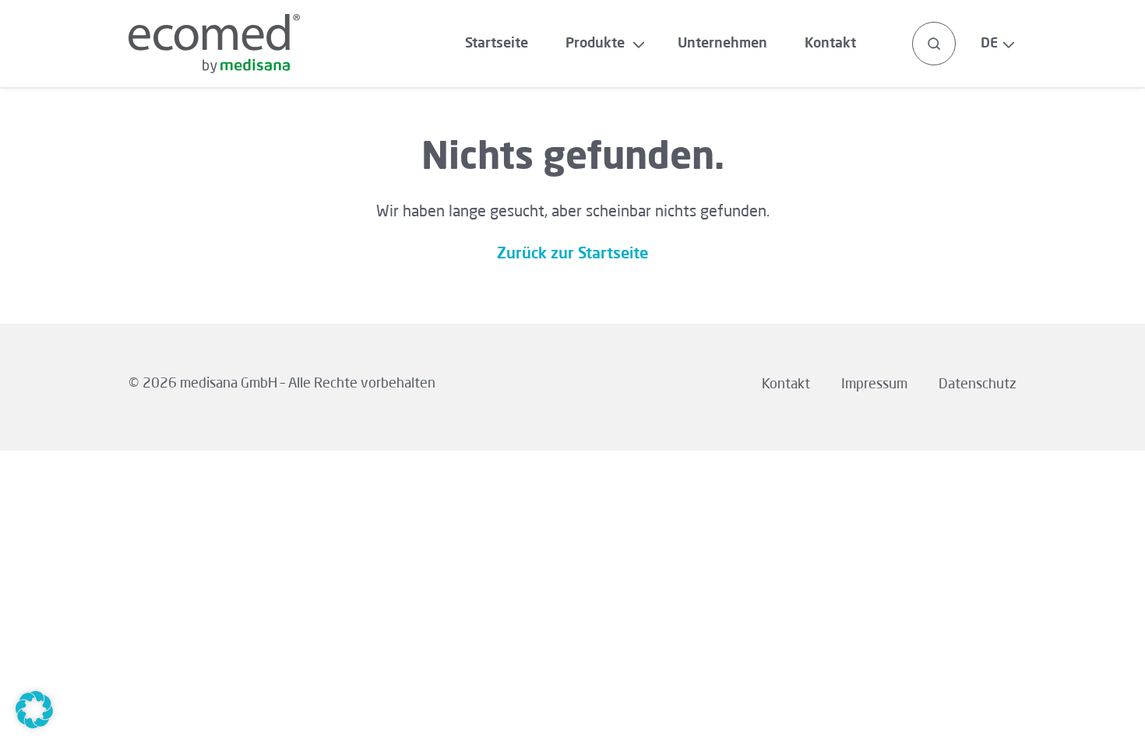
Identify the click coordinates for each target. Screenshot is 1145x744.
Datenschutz (977, 384)
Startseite (496, 44)
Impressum (874, 384)
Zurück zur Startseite (572, 254)
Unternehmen (722, 44)
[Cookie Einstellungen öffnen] (34, 724)
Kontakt (830, 44)
